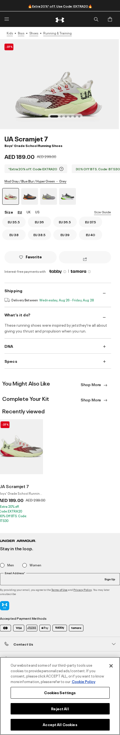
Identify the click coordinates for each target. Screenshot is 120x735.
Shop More (91, 384)
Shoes (33, 33)
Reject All (60, 708)
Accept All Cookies (60, 724)
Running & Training (57, 33)
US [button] (37, 211)
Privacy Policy (82, 589)
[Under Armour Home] (60, 19)
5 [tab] (76, 118)
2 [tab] (63, 118)
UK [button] (29, 211)
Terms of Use (59, 589)
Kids (10, 33)
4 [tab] (72, 118)
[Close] (111, 666)
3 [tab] (67, 118)
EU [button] (20, 211)
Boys (21, 33)
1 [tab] (53, 118)
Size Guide (102, 211)
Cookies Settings (60, 692)
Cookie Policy (83, 681)
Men (10, 565)
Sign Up (109, 579)
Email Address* (15, 573)
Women (35, 565)
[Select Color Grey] (48, 196)
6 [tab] (81, 118)
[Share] (85, 259)
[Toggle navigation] (6, 19)
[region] (60, 696)
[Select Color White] (67, 196)
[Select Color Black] (29, 196)
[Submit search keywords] (96, 19)
